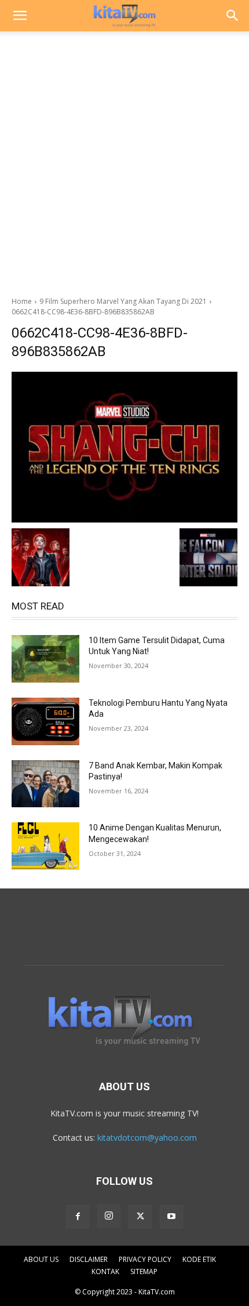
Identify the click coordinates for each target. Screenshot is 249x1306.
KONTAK (105, 1271)
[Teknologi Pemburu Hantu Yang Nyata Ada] (45, 721)
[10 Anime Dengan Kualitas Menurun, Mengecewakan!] (45, 846)
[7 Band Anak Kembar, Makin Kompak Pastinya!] (45, 784)
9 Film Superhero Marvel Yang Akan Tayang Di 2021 (123, 301)
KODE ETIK (199, 1259)
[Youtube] (171, 1216)
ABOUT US (41, 1259)
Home (22, 301)
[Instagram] (108, 1216)
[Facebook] (77, 1216)
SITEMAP (144, 1271)
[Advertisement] (124, 160)
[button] (19, 15)
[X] (140, 1216)
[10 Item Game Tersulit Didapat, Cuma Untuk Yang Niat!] (45, 659)
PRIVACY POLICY (145, 1259)
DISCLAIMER (88, 1259)
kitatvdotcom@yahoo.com (147, 1137)
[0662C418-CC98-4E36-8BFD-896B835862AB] (124, 447)
